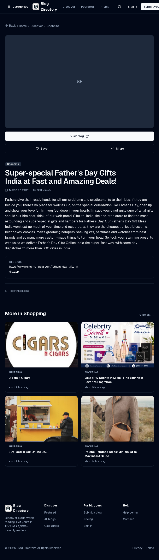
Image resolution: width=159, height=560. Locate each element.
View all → (146, 315)
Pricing (105, 7)
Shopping (53, 26)
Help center (130, 512)
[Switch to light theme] (119, 6)
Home (23, 26)
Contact (128, 519)
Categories (51, 526)
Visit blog (77, 136)
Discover (69, 7)
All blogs (50, 519)
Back (12, 25)
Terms (150, 548)
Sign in (132, 7)
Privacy (137, 548)
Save (44, 148)
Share (120, 148)
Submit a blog (93, 512)
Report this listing (19, 291)
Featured (87, 7)
